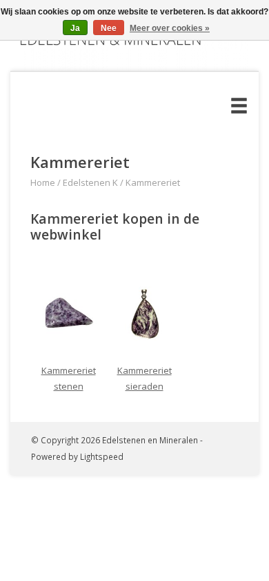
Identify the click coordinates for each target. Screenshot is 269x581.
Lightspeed (101, 456)
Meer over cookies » (170, 28)
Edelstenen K (90, 182)
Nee (109, 28)
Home (42, 182)
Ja (75, 28)
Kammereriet (153, 182)
